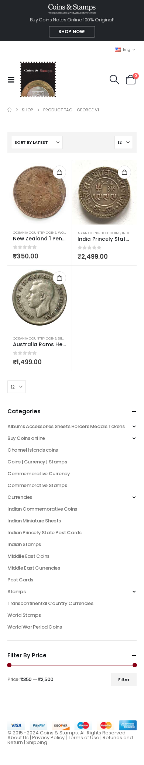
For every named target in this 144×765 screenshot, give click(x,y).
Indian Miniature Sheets (34, 520)
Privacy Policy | (50, 737)
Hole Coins (110, 232)
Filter (124, 679)
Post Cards (20, 579)
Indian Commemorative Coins (42, 508)
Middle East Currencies (33, 567)
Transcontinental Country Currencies (50, 603)
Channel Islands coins (32, 449)
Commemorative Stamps (37, 485)
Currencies (19, 497)
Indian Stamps (24, 544)
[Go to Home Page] (9, 109)
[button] (13, 79)
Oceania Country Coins (34, 232)
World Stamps (24, 615)
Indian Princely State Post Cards (44, 532)
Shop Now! (72, 32)
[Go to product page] (39, 192)
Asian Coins (88, 232)
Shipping (36, 742)
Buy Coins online (26, 438)
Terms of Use (83, 737)
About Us (18, 737)
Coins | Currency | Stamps (37, 461)
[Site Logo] (37, 79)
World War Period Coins (34, 626)
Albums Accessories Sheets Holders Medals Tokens (66, 426)
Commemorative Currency (38, 473)
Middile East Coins (28, 556)
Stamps (16, 591)
